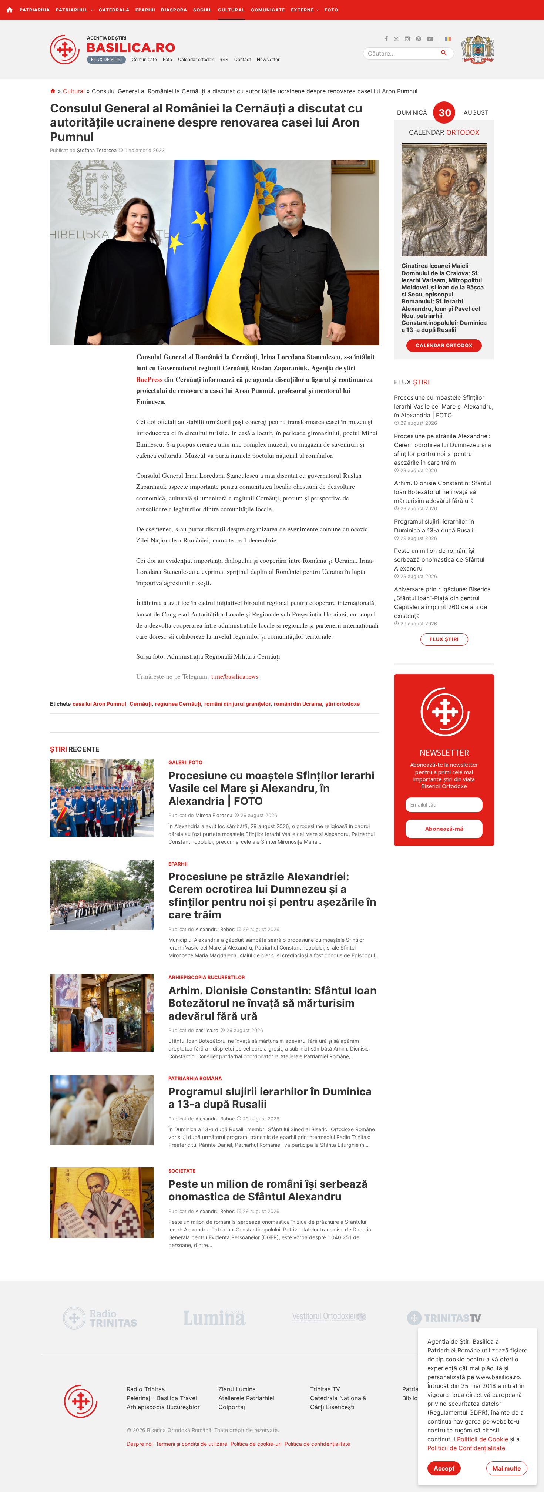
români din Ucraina (298, 703)
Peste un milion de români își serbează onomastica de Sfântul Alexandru (268, 1190)
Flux (412, 382)
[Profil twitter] (396, 39)
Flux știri (444, 639)
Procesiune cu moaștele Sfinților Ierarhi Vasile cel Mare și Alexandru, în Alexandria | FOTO (271, 788)
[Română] (449, 39)
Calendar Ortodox (444, 345)
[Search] (444, 53)
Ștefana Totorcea (97, 150)
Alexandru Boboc (215, 929)
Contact (242, 59)
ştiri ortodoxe (342, 703)
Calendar (444, 132)
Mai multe (507, 1468)
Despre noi (139, 1444)
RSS (223, 59)
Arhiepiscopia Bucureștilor (163, 1407)
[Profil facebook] (386, 39)
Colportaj (231, 1407)
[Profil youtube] (430, 39)
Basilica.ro (131, 48)
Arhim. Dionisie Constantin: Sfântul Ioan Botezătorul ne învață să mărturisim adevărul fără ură (272, 1003)
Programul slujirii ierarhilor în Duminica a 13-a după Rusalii (270, 1097)
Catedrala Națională (338, 1398)
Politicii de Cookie (482, 1439)
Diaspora (174, 10)
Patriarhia (35, 10)
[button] (534, 9)
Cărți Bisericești (332, 1407)
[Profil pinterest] (419, 39)
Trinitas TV (325, 1389)
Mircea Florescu (213, 815)
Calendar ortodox (196, 59)
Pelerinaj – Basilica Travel (162, 1398)
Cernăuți (141, 703)
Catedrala (114, 10)
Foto (331, 10)
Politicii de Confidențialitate (466, 1448)
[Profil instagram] (407, 39)
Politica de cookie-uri (256, 1444)
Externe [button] (303, 10)
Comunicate (268, 10)
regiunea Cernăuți (178, 703)
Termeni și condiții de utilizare (191, 1444)
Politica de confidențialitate (317, 1444)
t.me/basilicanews (235, 676)
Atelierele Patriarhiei (246, 1398)
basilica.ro (206, 1030)
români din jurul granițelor (237, 703)
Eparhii (145, 10)
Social (202, 10)
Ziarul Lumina (237, 1389)
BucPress (149, 379)
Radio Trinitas (146, 1389)
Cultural (231, 10)
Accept (444, 1468)
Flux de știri (106, 59)
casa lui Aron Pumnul (99, 703)
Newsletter (268, 59)
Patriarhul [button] (72, 10)
